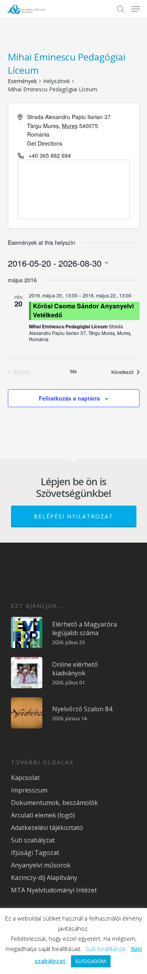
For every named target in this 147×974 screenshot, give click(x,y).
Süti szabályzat (33, 840)
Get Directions (44, 143)
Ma (73, 371)
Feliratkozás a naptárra (69, 398)
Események (22, 81)
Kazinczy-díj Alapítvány (44, 877)
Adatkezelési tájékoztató (47, 827)
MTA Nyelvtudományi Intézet (54, 890)
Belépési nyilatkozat (73, 516)
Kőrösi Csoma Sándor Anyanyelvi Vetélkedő (83, 310)
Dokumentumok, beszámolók (54, 802)
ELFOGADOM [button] (91, 961)
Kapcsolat (25, 777)
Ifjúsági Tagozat (35, 852)
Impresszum (29, 790)
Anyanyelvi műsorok (41, 865)
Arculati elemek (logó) (43, 815)
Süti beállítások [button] (105, 949)
